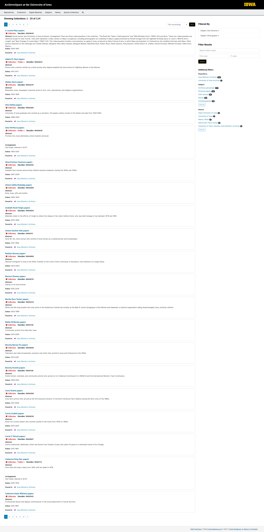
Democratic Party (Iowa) (209, 123)
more (201, 105)
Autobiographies (206, 101)
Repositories (9, 12)
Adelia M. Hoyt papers (15, 59)
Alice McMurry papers (14, 127)
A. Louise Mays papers (14, 30)
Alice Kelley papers (13, 104)
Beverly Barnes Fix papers (16, 345)
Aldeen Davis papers (14, 82)
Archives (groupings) (208, 88)
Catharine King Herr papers (17, 459)
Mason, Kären (204, 119)
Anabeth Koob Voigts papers (17, 207)
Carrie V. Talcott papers (15, 436)
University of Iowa (206, 116)
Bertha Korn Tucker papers (16, 299)
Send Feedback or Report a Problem (243, 529)
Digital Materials (35, 12)
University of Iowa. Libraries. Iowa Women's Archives (220, 126)
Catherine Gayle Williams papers (19, 493)
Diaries (202, 98)
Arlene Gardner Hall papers (17, 230)
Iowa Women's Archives (26, 53)
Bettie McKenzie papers (15, 322)
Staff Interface (196, 529)
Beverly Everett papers (15, 367)
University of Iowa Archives (210, 80)
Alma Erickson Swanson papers (18, 162)
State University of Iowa (208, 113)
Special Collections (71, 12)
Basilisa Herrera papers (15, 253)
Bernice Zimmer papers (15, 276)
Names (58, 12)
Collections (21, 12)
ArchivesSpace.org (214, 529)
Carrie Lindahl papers (14, 413)
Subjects (48, 12)
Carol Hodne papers (14, 390)
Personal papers (206, 91)
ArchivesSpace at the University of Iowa (28, 4)
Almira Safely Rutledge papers (18, 185)
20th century (204, 94)
